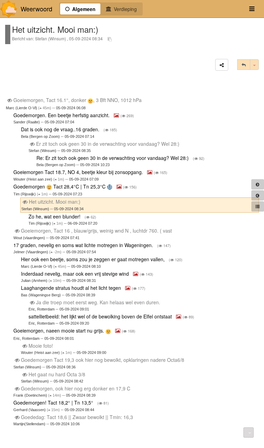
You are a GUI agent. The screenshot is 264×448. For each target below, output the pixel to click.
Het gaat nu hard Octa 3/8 (57, 374)
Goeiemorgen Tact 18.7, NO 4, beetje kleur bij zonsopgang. (78, 172)
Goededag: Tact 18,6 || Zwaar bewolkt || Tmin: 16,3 (77, 417)
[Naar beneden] (248, 432)
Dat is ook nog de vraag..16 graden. (61, 129)
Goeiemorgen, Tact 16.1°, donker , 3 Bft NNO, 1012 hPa (77, 99)
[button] (221, 65)
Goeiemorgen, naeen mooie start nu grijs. (59, 330)
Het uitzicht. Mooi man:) (55, 201)
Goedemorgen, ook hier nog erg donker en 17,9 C (76, 388)
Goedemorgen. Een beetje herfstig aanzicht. (62, 115)
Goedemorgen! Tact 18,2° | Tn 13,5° (54, 402)
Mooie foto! (40, 345)
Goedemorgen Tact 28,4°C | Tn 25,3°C (60, 186)
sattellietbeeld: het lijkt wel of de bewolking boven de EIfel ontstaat (101, 316)
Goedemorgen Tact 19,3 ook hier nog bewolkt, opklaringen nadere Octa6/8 (103, 359)
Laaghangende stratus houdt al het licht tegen (71, 287)
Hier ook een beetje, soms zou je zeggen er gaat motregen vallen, (93, 259)
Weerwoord (36, 8)
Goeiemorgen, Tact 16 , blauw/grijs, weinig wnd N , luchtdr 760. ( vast (96, 230)
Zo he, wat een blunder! (55, 216)
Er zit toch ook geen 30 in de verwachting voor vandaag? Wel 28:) (108, 143)
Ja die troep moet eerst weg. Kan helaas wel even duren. (98, 302)
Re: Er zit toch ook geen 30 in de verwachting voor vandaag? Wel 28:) (113, 157)
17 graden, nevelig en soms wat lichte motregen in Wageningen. (83, 245)
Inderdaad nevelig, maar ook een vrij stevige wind (75, 273)
